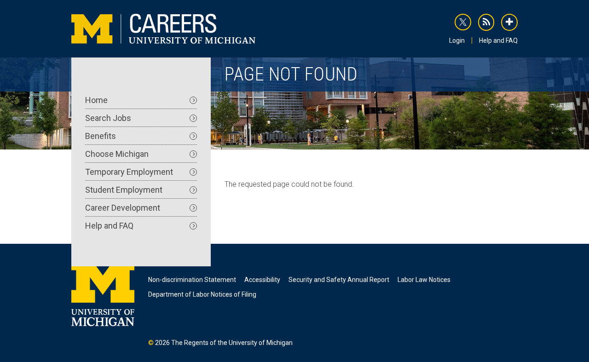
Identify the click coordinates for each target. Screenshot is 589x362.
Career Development (122, 208)
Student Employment (123, 190)
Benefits (100, 136)
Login (457, 40)
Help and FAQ (498, 40)
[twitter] (463, 22)
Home (96, 100)
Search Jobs (108, 118)
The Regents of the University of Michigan (232, 342)
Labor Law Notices (424, 279)
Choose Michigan (117, 154)
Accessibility (262, 279)
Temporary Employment (129, 172)
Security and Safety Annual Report (339, 279)
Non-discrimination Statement (192, 279)
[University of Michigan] (102, 291)
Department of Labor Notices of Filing (202, 294)
